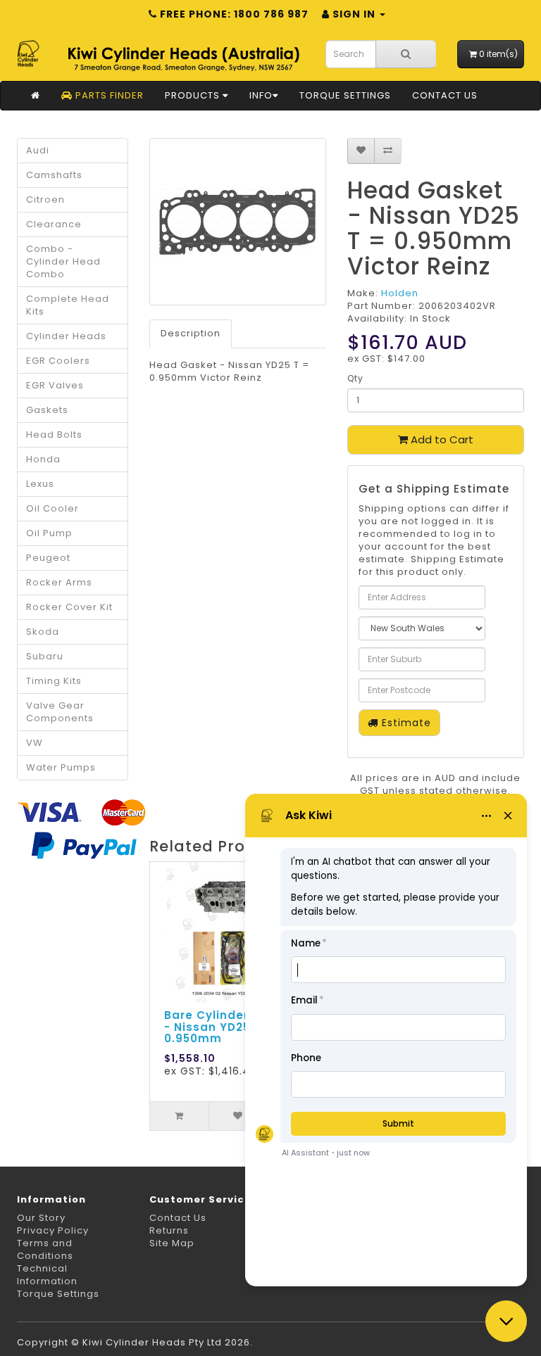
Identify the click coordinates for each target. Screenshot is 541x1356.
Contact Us (445, 95)
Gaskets (47, 410)
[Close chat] (506, 1321)
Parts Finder (108, 95)
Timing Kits (54, 680)
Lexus (40, 483)
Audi (37, 150)
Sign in (354, 14)
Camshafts (54, 175)
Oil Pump (49, 533)
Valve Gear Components (60, 712)
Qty (355, 378)
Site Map (171, 1243)
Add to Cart (440, 439)
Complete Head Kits (67, 305)
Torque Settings (345, 95)
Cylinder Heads (66, 336)
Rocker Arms (59, 582)
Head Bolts (54, 434)
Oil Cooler (52, 508)
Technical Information (47, 1275)
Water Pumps (61, 767)
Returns (169, 1230)
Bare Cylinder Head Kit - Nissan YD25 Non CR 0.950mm (235, 1027)
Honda (43, 459)
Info (261, 95)
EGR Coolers (58, 360)
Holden (399, 293)
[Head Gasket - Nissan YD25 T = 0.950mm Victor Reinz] (237, 221)
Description (190, 333)
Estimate (404, 723)
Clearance (54, 224)
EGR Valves (55, 385)
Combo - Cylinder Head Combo (63, 261)
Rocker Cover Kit (69, 607)
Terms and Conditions (45, 1249)
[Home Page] (35, 96)
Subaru (44, 656)
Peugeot (48, 557)
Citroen (45, 199)
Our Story (41, 1217)
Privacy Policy (53, 1230)
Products (194, 95)
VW (34, 742)
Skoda (42, 631)
